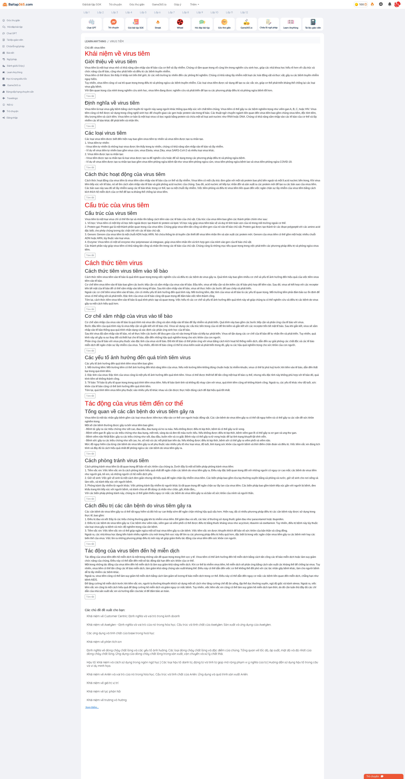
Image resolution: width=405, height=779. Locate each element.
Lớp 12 (244, 12)
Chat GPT (11, 33)
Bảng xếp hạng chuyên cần (20, 91)
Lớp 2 (100, 12)
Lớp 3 (114, 12)
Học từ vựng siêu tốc (16, 78)
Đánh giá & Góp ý (16, 65)
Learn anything (95, 41)
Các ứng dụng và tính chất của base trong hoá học (120, 633)
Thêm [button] (193, 4)
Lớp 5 (143, 12)
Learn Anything (14, 72)
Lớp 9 (199, 12)
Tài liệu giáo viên (14, 39)
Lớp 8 (185, 12)
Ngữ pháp (12, 59)
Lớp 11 (229, 12)
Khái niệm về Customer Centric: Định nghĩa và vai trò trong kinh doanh (133, 616)
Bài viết (10, 52)
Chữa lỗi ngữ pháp (15, 46)
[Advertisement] (364, 40)
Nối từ (10, 104)
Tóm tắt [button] (90, 96)
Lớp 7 (171, 12)
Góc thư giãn (136, 4)
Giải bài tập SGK (91, 4)
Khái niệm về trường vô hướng (107, 700)
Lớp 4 (128, 12)
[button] (398, 4)
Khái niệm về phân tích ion (104, 642)
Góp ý (177, 4)
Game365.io (159, 4)
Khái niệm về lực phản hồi (104, 691)
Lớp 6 (157, 12)
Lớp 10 (214, 12)
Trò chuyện (115, 4)
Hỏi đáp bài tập (15, 26)
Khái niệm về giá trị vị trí (102, 683)
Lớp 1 (87, 12)
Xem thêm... (92, 707)
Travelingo (12, 98)
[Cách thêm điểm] (365, 4)
